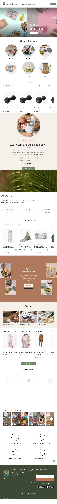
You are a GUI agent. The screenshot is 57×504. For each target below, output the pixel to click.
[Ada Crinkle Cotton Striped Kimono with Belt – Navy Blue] (10, 341)
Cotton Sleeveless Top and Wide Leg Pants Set (40, 351)
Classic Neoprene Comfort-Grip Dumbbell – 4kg (41, 108)
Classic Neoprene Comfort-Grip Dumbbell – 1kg (9, 108)
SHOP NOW (28, 168)
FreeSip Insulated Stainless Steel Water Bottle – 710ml (8, 246)
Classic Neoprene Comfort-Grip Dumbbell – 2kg (25, 108)
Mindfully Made (42, 324)
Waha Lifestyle (8, 494)
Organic (28, 212)
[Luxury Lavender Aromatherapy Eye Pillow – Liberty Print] (41, 236)
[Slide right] (52, 89)
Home (28, 85)
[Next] (53, 380)
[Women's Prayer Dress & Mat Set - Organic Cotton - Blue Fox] (26, 236)
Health (38, 85)
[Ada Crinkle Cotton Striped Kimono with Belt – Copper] (26, 341)
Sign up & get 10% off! (15, 440)
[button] (7, 416)
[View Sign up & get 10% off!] (15, 434)
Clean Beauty (10, 209)
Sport (7, 85)
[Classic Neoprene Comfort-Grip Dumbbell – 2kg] (26, 97)
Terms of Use (32, 481)
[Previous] (4, 380)
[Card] (11, 317)
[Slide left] (50, 89)
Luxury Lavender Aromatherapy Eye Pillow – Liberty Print (41, 246)
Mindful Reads (14, 471)
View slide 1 (26, 35)
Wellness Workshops (8, 324)
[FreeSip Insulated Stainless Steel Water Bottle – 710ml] (10, 236)
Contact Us (31, 470)
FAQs (30, 472)
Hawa (28, 269)
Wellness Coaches (25, 324)
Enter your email (39, 471)
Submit (45, 477)
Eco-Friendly (28, 209)
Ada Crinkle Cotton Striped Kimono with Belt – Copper (25, 351)
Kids (49, 85)
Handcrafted (47, 209)
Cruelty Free (10, 212)
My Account (23, 469)
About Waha (14, 469)
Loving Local (47, 212)
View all (28, 363)
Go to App (53, 3)
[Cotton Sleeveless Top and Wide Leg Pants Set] (41, 341)
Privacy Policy (32, 479)
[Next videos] (51, 416)
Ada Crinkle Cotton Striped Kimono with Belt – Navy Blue (10, 351)
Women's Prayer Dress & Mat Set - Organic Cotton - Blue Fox (25, 246)
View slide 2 (30, 35)
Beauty (18, 85)
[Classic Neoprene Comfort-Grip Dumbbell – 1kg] (10, 97)
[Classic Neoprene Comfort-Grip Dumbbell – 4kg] (41, 97)
